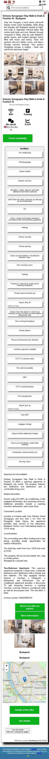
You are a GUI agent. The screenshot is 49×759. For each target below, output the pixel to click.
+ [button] (6, 665)
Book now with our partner (30, 607)
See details (24, 721)
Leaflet (30, 702)
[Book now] (45, 13)
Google (34, 749)
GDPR (39, 753)
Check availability (18, 138)
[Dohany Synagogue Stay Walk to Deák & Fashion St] (14, 59)
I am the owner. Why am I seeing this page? (18, 731)
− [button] (6, 669)
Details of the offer (24, 710)
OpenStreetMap (40, 702)
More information (30, 615)
